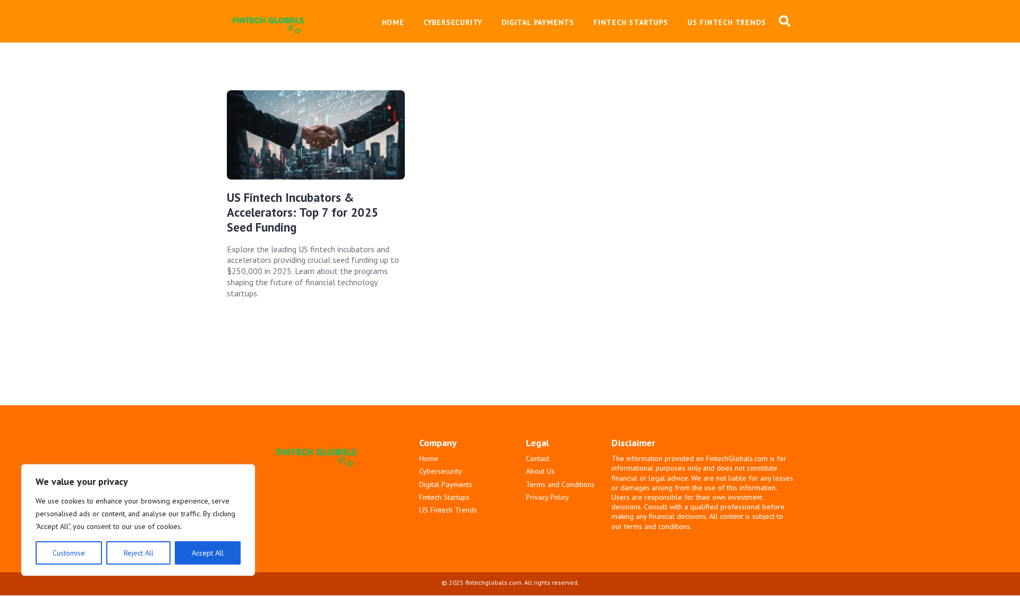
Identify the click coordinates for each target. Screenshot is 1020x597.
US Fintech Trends (448, 510)
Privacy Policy (547, 497)
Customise (69, 553)
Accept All (208, 553)
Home (428, 458)
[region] (138, 520)
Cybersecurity (440, 471)
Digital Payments (445, 484)
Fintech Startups (444, 497)
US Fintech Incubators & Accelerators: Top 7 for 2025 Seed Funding (302, 212)
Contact (537, 458)
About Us (540, 471)
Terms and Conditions (560, 484)
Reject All (139, 553)
